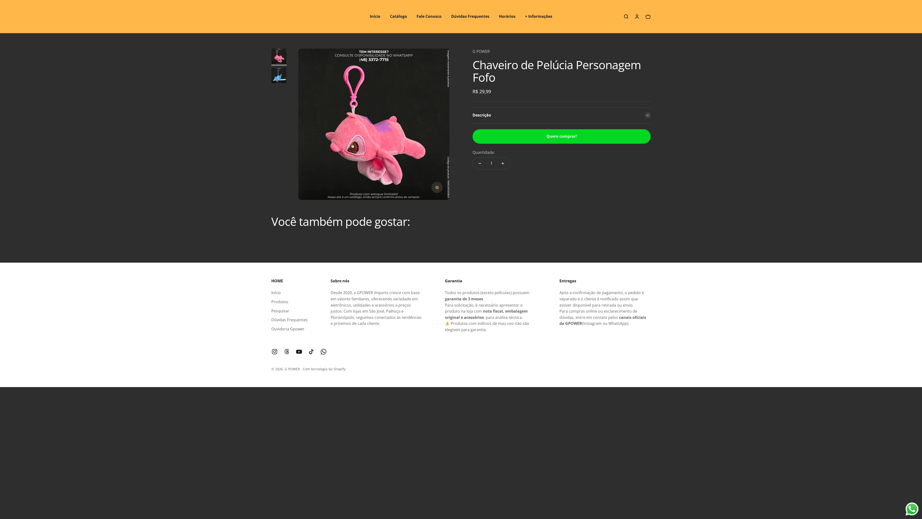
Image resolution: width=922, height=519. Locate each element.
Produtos (279, 301)
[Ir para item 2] (279, 76)
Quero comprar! (561, 136)
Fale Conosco (429, 16)
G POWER (481, 51)
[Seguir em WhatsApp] (323, 351)
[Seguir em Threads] (287, 351)
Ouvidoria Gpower (287, 329)
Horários (507, 16)
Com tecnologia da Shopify (324, 369)
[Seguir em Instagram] (274, 351)
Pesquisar (280, 311)
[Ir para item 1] (279, 57)
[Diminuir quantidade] (480, 163)
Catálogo (398, 16)
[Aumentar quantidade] (503, 163)
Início (375, 16)
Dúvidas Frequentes (470, 16)
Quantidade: (484, 152)
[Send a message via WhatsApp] (912, 509)
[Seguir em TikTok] (311, 351)
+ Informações (538, 16)
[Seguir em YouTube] (299, 351)
